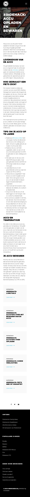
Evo (3, 452)
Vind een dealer (7, 471)
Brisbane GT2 (6, 455)
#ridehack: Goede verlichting (14, 362)
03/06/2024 (10, 289)
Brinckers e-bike (17, 138)
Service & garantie (8, 477)
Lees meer (9, 297)
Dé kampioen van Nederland (11, 428)
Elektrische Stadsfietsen (10, 422)
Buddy (4, 441)
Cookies (6, 490)
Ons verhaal (6, 468)
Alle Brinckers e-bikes (9, 425)
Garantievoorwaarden (9, 480)
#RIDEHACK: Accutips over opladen (13, 339)
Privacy (22, 488)
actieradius (15, 70)
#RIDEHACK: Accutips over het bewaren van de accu (15, 315)
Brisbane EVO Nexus (9, 449)
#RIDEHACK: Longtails (11, 292)
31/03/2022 (9, 358)
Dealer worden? (7, 474)
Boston (4, 444)
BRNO (4, 447)
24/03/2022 (9, 380)
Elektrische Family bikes (10, 419)
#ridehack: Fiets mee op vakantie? (14, 383)
